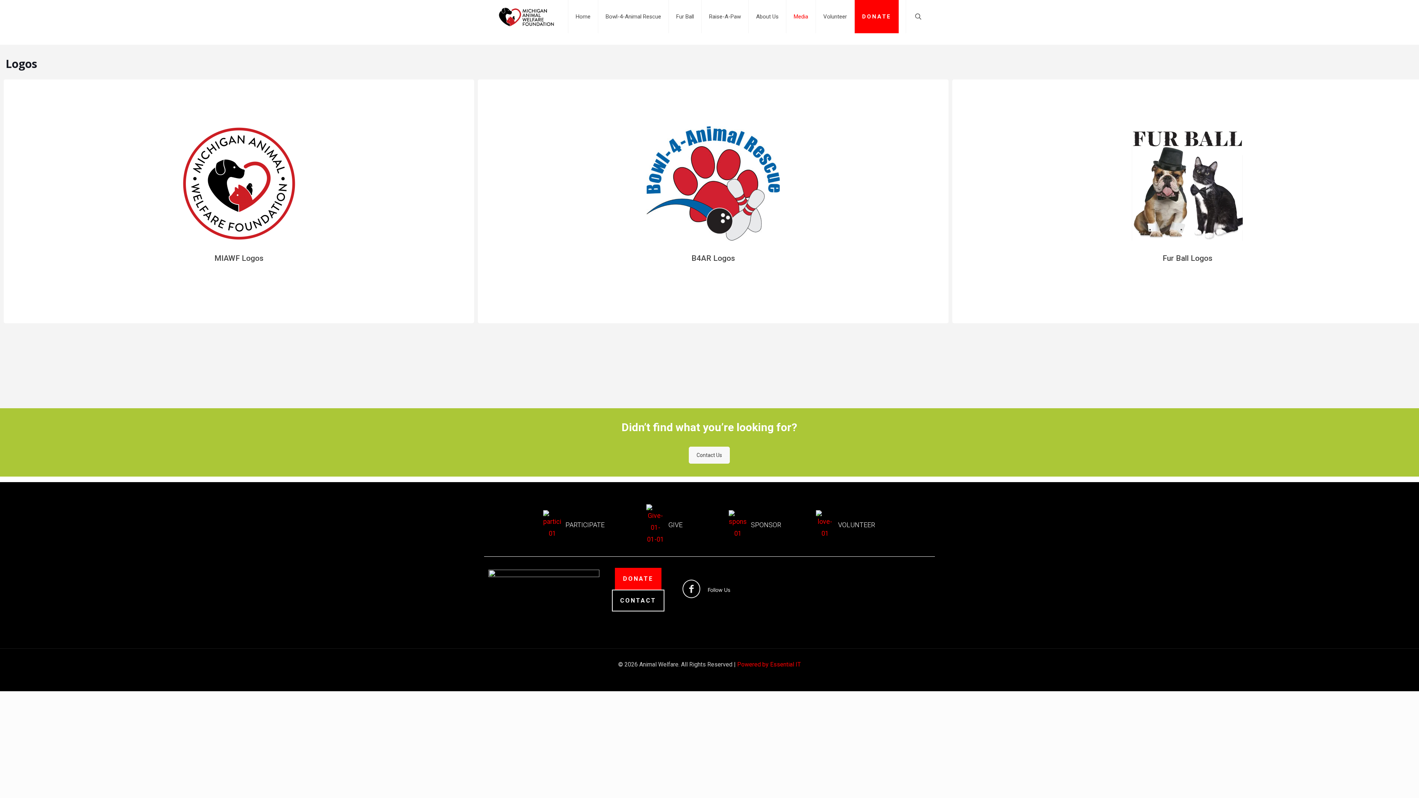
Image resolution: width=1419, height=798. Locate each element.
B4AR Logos (713, 258)
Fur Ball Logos (1187, 258)
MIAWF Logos (238, 258)
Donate (638, 578)
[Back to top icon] (1383, 783)
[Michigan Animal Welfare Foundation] (526, 16)
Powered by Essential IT (769, 664)
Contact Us (709, 455)
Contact (638, 600)
